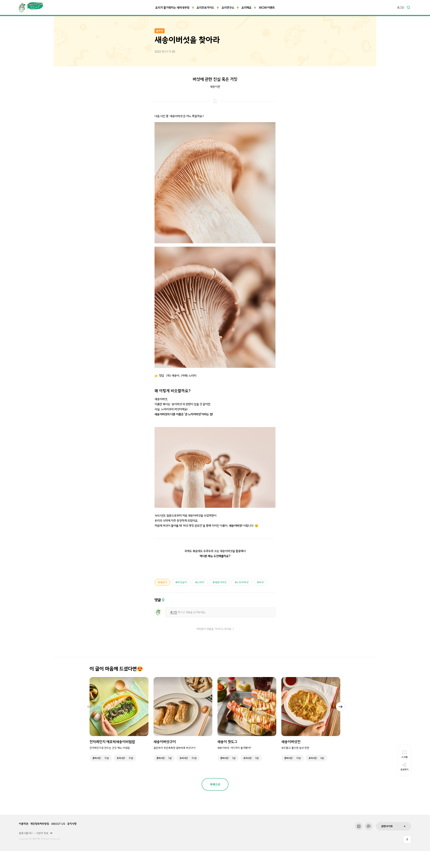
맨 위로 (407, 840)
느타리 (200, 582)
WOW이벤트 (267, 8)
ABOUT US (58, 823)
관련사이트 (387, 826)
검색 (408, 7)
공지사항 (72, 823)
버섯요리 (182, 582)
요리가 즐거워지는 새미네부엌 (172, 8)
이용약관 (23, 823)
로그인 (400, 7)
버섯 (261, 582)
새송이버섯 (220, 582)
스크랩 (141, 684)
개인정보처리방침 (39, 823)
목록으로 (215, 784)
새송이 (163, 582)
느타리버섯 (243, 582)
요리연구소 (228, 8)
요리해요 (246, 8)
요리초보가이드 (205, 8)
